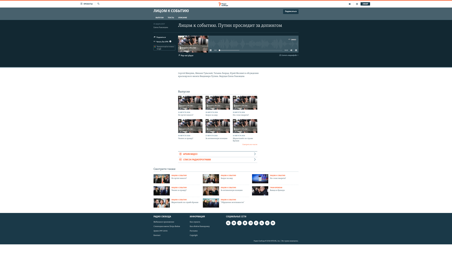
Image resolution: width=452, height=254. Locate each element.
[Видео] (349, 4)
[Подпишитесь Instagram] (256, 223)
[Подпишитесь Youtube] (245, 223)
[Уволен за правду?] (190, 126)
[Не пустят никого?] (190, 103)
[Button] (160, 38)
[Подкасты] (267, 223)
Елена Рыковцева (160, 27)
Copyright (194, 235)
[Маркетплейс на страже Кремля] (245, 126)
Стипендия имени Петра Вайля (166, 226)
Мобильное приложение (163, 222)
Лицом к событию (179, 176)
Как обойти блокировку (200, 226)
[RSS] (261, 223)
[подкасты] (357, 4)
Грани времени (276, 188)
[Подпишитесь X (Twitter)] (239, 223)
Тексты (171, 18)
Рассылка (194, 231)
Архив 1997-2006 (160, 231)
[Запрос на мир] (218, 103)
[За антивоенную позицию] (218, 126)
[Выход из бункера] (260, 190)
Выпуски (159, 18)
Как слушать (195, 222)
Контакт (156, 235)
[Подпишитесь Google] (228, 223)
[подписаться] (273, 223)
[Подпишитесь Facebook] (234, 223)
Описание (182, 18)
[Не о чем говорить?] (245, 103)
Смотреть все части (249, 144)
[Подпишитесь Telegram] (250, 223)
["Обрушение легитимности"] (211, 203)
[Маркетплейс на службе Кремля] (161, 203)
